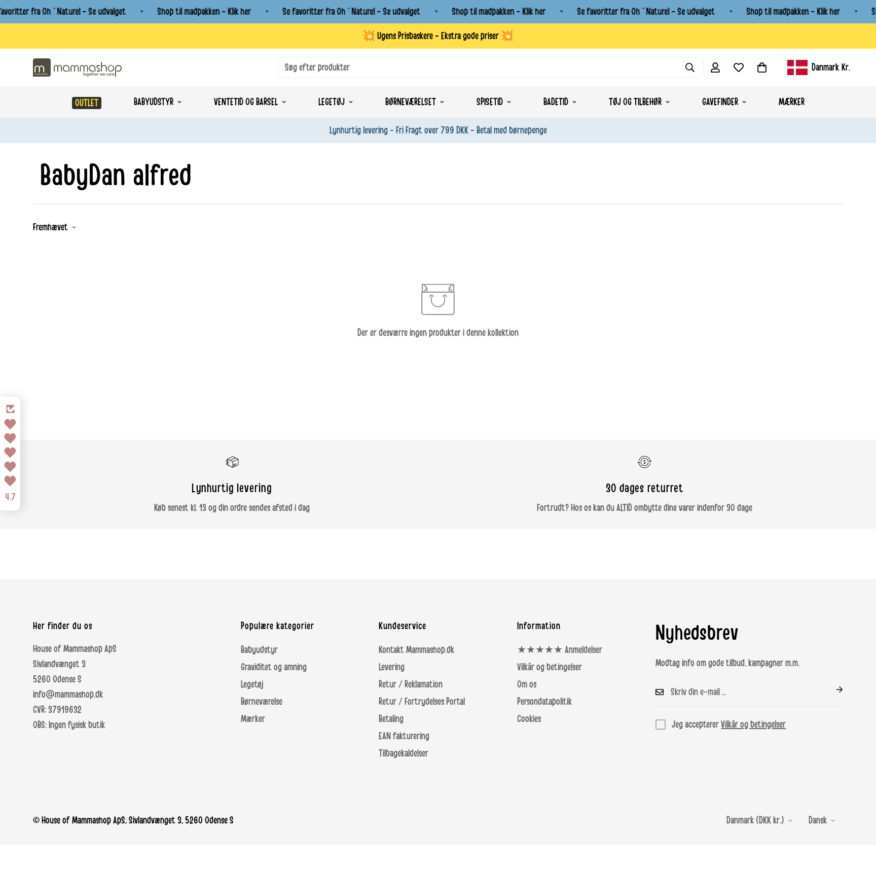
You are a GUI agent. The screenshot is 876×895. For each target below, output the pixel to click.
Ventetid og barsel (246, 102)
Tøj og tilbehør (635, 102)
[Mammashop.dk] (77, 67)
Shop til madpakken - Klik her (204, 12)
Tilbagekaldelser (403, 753)
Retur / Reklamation (411, 684)
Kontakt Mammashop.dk (416, 650)
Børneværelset (410, 102)
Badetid (555, 102)
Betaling (391, 719)
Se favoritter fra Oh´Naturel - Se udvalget (351, 12)
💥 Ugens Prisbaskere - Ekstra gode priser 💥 (438, 36)
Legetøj (331, 102)
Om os (526, 684)
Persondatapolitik (544, 702)
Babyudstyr (153, 102)
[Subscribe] (831, 689)
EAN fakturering (404, 736)
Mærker (792, 102)
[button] (762, 67)
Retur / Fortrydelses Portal (422, 702)
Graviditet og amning (274, 667)
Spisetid (490, 102)
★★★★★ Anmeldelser (559, 650)
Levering (392, 667)
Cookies (529, 719)
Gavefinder (720, 102)
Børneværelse (261, 702)
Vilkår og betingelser (549, 667)
